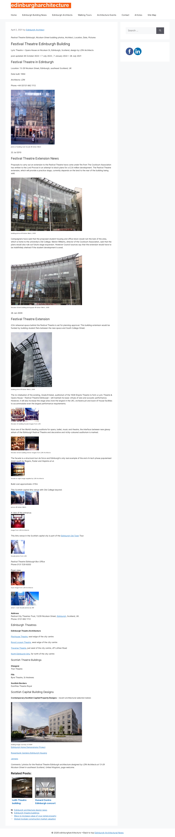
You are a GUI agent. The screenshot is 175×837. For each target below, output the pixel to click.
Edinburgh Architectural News (109, 832)
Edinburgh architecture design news (30, 810)
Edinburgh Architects (62, 15)
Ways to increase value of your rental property (35, 816)
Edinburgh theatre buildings (26, 813)
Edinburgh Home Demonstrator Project (28, 747)
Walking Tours (85, 15)
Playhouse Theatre (19, 636)
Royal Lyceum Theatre (21, 642)
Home (14, 15)
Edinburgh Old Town (70, 536)
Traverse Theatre (18, 648)
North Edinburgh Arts (20, 654)
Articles (138, 15)
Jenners (14, 759)
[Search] (160, 30)
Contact (125, 15)
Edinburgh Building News (34, 15)
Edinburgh (61, 616)
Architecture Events (106, 15)
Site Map (152, 15)
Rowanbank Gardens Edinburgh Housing (29, 753)
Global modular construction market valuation (35, 819)
